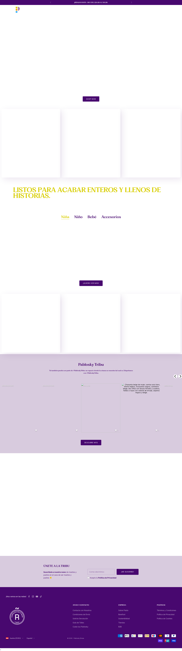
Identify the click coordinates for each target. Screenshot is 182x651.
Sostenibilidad (124, 618)
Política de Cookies (164, 618)
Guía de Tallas (78, 623)
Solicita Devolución (80, 618)
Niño (78, 217)
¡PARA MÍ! (91, 172)
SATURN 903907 (13, 273)
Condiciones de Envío (81, 614)
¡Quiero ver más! (91, 283)
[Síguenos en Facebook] (29, 596)
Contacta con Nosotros (82, 610)
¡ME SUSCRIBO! (127, 572)
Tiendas (121, 623)
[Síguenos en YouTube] (37, 596)
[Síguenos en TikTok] (41, 596)
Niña (65, 217)
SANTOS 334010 (133, 273)
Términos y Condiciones (166, 610)
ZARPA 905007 (92, 273)
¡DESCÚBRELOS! (91, 347)
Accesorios (111, 217)
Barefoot (121, 614)
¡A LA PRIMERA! (31, 347)
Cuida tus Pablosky (80, 627)
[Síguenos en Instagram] (33, 596)
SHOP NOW (91, 99)
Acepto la (103, 578)
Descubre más (91, 443)
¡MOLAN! (151, 347)
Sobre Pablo (123, 610)
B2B (120, 627)
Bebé (92, 217)
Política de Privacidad (107, 578)
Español (29, 638)
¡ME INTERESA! (151, 172)
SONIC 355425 (52, 273)
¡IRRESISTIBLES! (31, 172)
